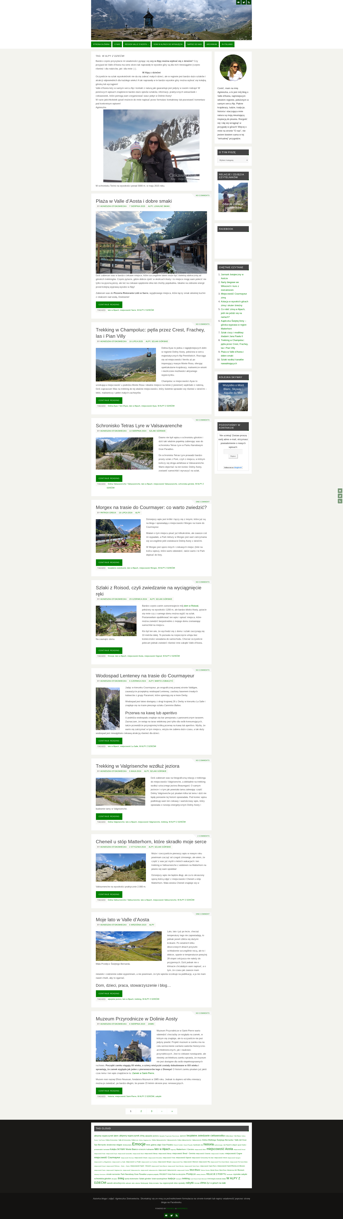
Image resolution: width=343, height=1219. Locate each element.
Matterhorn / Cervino (185, 1149)
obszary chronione (100, 1174)
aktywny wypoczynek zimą (131, 1136)
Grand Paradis (188, 1145)
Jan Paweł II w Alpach (230, 1145)
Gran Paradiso (167, 1145)
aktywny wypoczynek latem (106, 1136)
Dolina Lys (134, 1140)
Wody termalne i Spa (155, 1183)
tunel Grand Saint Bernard (198, 1179)
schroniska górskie (186, 484)
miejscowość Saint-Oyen (192, 1166)
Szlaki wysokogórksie (159, 1179)
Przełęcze (191, 1174)
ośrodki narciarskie (113, 1174)
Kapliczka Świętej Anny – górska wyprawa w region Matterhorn (233, 325)
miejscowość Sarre (128, 310)
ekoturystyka (127, 1145)
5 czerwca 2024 (137, 681)
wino (133, 1183)
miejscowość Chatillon (218, 1153)
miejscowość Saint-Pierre (125, 1096)
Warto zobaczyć (164, 681)
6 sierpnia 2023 (137, 1024)
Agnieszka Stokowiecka (113, 206)
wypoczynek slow (170, 1183)
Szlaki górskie (160, 341)
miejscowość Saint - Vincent (140, 1166)
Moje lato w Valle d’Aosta (122, 919)
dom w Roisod (191, 606)
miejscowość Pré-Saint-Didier (239, 1162)
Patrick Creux (108, 513)
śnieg (121, 1178)
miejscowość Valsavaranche (165, 484)
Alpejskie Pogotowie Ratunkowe (169, 1136)
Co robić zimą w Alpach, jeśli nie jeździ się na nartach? (233, 313)
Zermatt (197, 1183)
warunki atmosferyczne (116, 1183)
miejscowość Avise (99, 1153)
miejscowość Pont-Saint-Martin (219, 1162)
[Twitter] (340, 496)
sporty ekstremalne (132, 1179)
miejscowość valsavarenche (149, 1170)
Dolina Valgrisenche (116, 822)
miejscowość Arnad (239, 1149)
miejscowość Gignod (153, 656)
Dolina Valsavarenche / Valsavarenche (124, 484)
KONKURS (142, 1149)
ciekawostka (217, 1135)
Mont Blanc (195, 1170)
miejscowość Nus (177, 1162)
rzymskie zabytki (240, 1174)
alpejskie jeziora (114, 999)
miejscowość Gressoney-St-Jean (203, 1158)
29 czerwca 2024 (138, 599)
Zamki (151, 1024)
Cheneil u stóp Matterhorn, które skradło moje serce (151, 841)
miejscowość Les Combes (149, 1162)
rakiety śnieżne (201, 1174)
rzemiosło (229, 1174)
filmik (148, 1145)
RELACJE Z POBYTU (216, 1174)
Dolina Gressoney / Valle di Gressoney (118, 1140)
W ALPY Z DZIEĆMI (145, 310)
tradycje (171, 1178)
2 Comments (203, 836)
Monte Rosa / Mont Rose (218, 1170)
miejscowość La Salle (129, 746)
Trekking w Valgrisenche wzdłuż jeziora (137, 766)
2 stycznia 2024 (137, 847)
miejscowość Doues (141, 1158)
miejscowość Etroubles (155, 1158)
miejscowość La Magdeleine (102, 1162)
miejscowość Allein (200, 1149)
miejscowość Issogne (234, 1158)
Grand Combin (178, 1145)
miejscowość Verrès (183, 1170)
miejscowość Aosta (135, 656)
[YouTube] (340, 490)
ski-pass (114, 1179)
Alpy (150, 206)
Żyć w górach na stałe (216, 1183)
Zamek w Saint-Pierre (143, 1073)
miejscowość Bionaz (151, 1153)
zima (203, 1182)
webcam (128, 1183)
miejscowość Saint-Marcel (159, 1166)
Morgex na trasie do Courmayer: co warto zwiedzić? (151, 507)
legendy (173, 1149)
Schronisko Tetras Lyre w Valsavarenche (139, 425)
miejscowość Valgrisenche (149, 822)
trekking (164, 822)
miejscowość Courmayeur (107, 1157)
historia (111, 1096)
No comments (203, 195)
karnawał (106, 1149)
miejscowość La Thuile (133, 1162)
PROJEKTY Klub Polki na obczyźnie (172, 1174)
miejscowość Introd (220, 1158)
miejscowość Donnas (127, 1158)
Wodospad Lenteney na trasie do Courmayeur (145, 675)
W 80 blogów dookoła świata (216, 1179)
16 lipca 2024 (126, 513)
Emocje (111, 656)
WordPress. (182, 1208)
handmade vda (198, 1145)
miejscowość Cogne (233, 1153)
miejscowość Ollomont (190, 1162)
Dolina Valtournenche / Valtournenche (124, 900)
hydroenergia (218, 1145)
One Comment (203, 502)
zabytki (158, 1096)
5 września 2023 (137, 925)
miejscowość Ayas (149, 406)
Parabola (171, 1208)
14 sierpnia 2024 (137, 431)
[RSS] (340, 501)
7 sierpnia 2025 (137, 206)
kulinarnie (150, 1149)
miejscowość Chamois (203, 1153)
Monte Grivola (205, 1170)
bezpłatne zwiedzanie (117, 568)
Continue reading (109, 305)
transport (179, 1179)
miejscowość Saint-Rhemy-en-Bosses (231, 1166)
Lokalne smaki (162, 206)
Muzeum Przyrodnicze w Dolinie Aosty (137, 1018)
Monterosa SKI (232, 1170)
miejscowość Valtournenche (164, 900)
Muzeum (241, 1170)
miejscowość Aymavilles (125, 1153)
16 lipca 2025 (136, 341)
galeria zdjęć (156, 1145)
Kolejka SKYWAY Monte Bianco (124, 1149)
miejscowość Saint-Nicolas (176, 1166)
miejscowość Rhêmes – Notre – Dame (118, 1166)
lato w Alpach (113, 310)
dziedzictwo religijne (114, 1145)
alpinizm (183, 1136)
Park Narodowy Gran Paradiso (134, 1174)
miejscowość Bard (138, 1153)
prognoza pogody (153, 1174)
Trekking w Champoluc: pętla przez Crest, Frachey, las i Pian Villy (234, 344)
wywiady (181, 1183)
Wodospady (144, 1183)
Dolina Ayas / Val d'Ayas (118, 406)
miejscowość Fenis (169, 1158)
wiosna (137, 1183)
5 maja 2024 (135, 771)
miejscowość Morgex (148, 568)
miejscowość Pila (204, 1162)
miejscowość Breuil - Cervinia (183, 1154)
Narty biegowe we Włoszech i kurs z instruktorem (230, 286)
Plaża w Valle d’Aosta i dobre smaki (134, 201)
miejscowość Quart (100, 1166)
